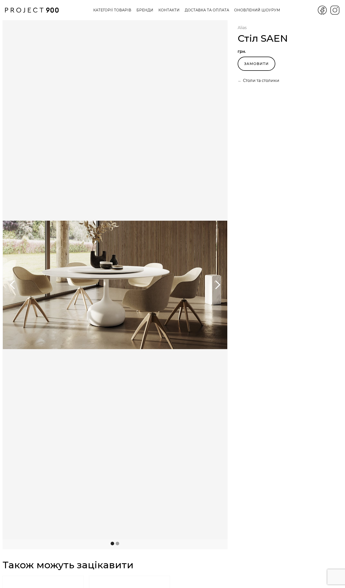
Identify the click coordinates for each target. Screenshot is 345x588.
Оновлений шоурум (257, 10)
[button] (13, 284)
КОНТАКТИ (169, 10)
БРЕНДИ (144, 10)
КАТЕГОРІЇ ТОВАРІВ (112, 10)
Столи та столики (261, 80)
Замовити (256, 63)
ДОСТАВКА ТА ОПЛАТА (207, 10)
